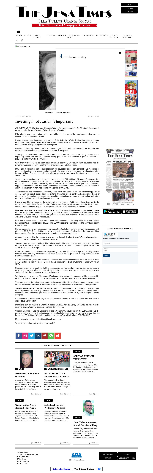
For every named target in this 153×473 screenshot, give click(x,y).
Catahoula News (73, 36)
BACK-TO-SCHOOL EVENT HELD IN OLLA (57, 375)
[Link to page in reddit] (58, 336)
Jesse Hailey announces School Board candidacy (85, 423)
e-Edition (129, 12)
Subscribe (129, 8)
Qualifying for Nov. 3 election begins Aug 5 (25, 406)
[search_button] (17, 40)
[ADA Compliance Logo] (76, 458)
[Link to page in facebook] (19, 336)
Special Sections (127, 36)
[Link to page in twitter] (31, 336)
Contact (126, 454)
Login (129, 4)
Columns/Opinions (56, 35)
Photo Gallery (36, 36)
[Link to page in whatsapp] (51, 336)
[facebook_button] (22, 41)
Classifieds (102, 35)
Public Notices (113, 36)
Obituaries (88, 35)
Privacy (108, 458)
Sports (27, 35)
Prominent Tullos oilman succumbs (27, 375)
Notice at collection (61, 469)
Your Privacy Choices (84, 469)
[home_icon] (18, 32)
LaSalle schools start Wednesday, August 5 (54, 406)
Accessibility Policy (127, 458)
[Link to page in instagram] (25, 336)
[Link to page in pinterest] (44, 336)
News (19, 35)
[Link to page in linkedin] (38, 336)
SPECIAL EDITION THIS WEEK (83, 357)
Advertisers (108, 454)
